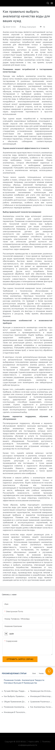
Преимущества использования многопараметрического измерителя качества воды (41, 691)
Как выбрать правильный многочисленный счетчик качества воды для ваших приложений (15, 696)
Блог (34, 673)
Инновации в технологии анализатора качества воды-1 (15, 712)
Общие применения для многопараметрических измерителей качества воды (15, 701)
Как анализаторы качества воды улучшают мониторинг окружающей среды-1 (41, 707)
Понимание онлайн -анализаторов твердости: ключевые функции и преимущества (24, 681)
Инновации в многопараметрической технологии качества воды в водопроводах (41, 696)
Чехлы (41, 673)
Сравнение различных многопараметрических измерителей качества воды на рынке (41, 701)
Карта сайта (34, 741)
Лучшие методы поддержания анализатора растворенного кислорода (15, 691)
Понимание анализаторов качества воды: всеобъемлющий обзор (15, 707)
